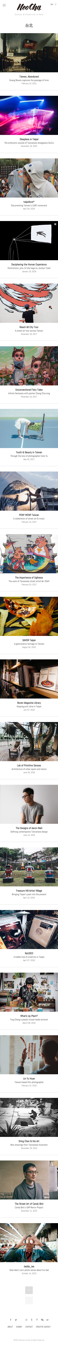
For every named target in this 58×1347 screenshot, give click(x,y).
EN (52, 4)
